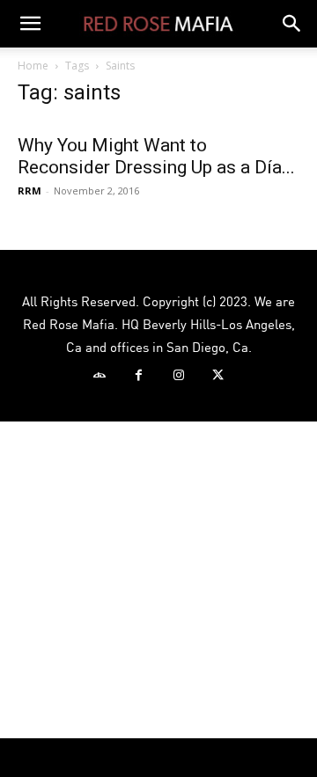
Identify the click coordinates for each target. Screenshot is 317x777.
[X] (218, 375)
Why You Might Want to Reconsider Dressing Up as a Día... (156, 156)
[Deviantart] (99, 375)
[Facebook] (138, 375)
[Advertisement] (158, 579)
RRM (29, 190)
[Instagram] (178, 375)
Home (33, 65)
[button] (30, 24)
